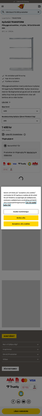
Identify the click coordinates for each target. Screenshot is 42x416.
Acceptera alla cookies (21, 224)
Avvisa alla (21, 218)
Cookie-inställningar (21, 212)
